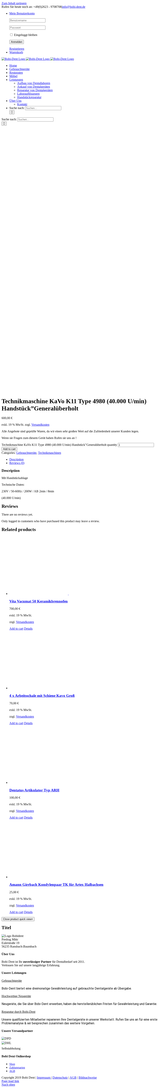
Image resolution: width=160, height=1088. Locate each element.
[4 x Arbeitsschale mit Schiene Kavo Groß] (83, 660)
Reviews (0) (16, 463)
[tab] (83, 459)
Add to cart (9, 449)
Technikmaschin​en (49, 452)
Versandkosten (40, 424)
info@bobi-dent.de (73, 6)
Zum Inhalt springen (14, 3)
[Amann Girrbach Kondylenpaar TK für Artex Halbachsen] (83, 849)
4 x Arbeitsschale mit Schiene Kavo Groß (42, 696)
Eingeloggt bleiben (25, 35)
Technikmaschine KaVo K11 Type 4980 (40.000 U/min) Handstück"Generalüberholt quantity (59, 444)
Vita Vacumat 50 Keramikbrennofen (38, 601)
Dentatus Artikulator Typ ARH (34, 790)
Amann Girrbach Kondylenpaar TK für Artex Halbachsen (56, 884)
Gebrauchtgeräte (26, 452)
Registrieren (16, 48)
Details (28, 628)
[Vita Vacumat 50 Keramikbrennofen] (83, 565)
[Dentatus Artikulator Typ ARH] (83, 754)
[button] (12, 980)
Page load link (10, 1081)
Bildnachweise (88, 1077)
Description (16, 459)
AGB (73, 1077)
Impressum (44, 1077)
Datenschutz (60, 1077)
